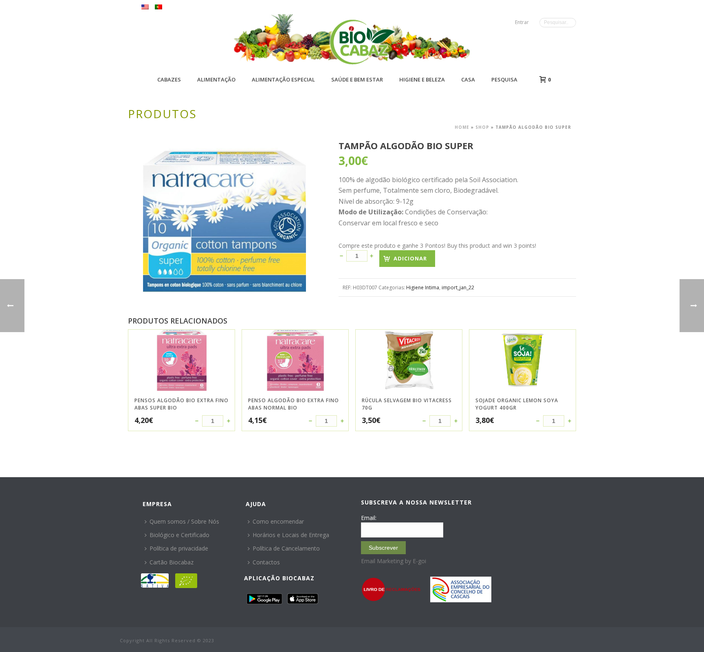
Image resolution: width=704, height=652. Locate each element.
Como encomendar (278, 521)
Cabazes (169, 79)
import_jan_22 (458, 287)
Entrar (522, 22)
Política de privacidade (179, 548)
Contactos (266, 562)
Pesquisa (504, 79)
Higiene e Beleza (422, 79)
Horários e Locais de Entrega (291, 535)
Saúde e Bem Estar (357, 79)
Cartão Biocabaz (172, 562)
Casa (468, 79)
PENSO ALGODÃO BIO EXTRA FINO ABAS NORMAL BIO (293, 404)
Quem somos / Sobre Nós (184, 521)
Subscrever (383, 547)
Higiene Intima (422, 287)
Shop (482, 127)
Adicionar (410, 258)
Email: (368, 518)
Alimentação (216, 79)
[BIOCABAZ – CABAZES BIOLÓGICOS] (362, 41)
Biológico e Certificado (179, 535)
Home (462, 127)
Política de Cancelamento (286, 548)
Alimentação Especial (283, 79)
